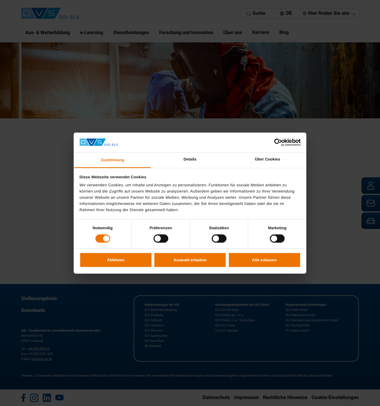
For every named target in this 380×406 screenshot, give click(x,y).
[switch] (161, 238)
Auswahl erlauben (190, 260)
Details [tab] (190, 159)
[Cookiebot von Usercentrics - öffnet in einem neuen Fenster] (278, 142)
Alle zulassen (264, 260)
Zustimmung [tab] (112, 160)
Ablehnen (116, 260)
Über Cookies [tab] (267, 159)
